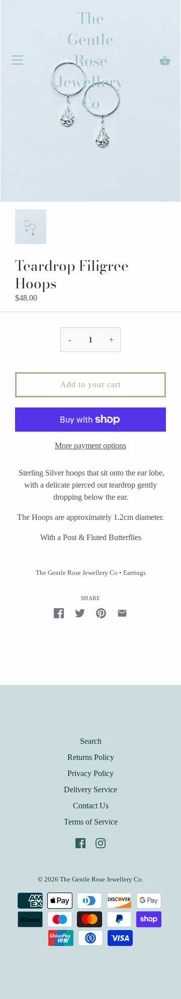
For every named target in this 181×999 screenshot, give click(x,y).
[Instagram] (101, 842)
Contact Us (91, 805)
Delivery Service (90, 789)
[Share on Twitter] (80, 612)
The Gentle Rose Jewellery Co (90, 60)
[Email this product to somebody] (122, 612)
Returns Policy (90, 757)
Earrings (134, 572)
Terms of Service (91, 821)
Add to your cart (90, 384)
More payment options (90, 445)
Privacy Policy (90, 773)
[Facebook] (80, 842)
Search (91, 741)
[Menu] (17, 62)
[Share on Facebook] (59, 612)
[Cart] (165, 60)
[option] (30, 226)
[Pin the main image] (101, 612)
